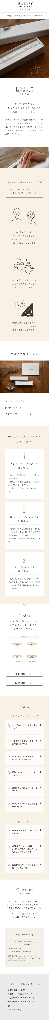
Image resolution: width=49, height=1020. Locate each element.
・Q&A (9, 1006)
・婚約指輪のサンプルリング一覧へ (21, 998)
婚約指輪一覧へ (24, 674)
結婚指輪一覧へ (24, 683)
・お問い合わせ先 (13, 1009)
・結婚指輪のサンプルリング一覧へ (21, 1001)
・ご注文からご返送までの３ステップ (22, 994)
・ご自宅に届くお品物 (15, 990)
